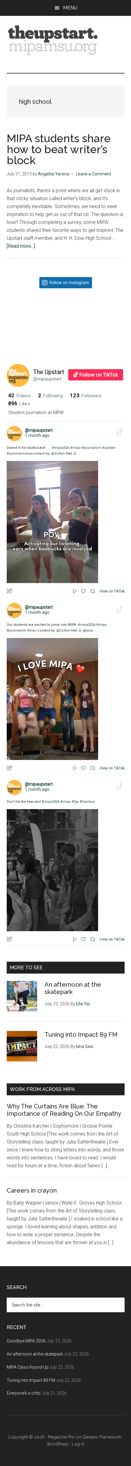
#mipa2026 (60, 448)
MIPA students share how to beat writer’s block (59, 149)
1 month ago (37, 435)
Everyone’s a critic (24, 1393)
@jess (88, 630)
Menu (70, 8)
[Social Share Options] (12, 347)
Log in (78, 1444)
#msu (32, 630)
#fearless (87, 802)
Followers (86, 395)
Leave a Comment (93, 173)
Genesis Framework (101, 1437)
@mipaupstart (47, 379)
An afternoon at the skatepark (35, 1354)
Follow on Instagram (69, 282)
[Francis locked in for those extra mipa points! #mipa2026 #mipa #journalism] (36, 322)
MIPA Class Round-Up (27, 1367)
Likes (19, 403)
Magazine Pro (61, 1437)
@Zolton (58, 454)
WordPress (58, 1444)
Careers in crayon (32, 1190)
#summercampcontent (26, 454)
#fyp (75, 802)
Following (50, 395)
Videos (19, 395)
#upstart (108, 448)
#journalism (91, 448)
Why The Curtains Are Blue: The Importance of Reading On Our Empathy (64, 1110)
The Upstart (48, 372)
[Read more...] (21, 246)
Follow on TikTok (99, 375)
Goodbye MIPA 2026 (26, 1340)
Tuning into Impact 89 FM (81, 1034)
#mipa (75, 448)
